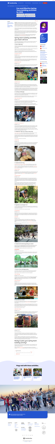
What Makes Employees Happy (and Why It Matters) (43, 59)
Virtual (15, 423)
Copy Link (31, 351)
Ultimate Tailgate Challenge (37, 377)
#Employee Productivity (30, 16)
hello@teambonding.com (37, 426)
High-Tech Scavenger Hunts (27, 377)
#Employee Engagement (21, 16)
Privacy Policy (26, 441)
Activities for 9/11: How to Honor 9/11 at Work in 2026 (43, 57)
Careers (9, 423)
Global (15, 426)
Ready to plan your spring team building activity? (10, 26)
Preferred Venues (17, 427)
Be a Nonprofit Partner (23, 429)
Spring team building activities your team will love (10, 23)
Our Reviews (9, 425)
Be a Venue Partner (23, 428)
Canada (16, 425)
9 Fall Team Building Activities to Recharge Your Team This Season (43, 52)
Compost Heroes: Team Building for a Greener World (17, 378)
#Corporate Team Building (30, 14)
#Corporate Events (20, 14)
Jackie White (43, 29)
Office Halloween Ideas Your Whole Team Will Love (43, 55)
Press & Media (9, 424)
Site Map (29, 441)
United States (16, 424)
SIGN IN (53, 0)
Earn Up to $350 (23, 424)
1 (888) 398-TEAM (36, 423)
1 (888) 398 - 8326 (37, 424)
